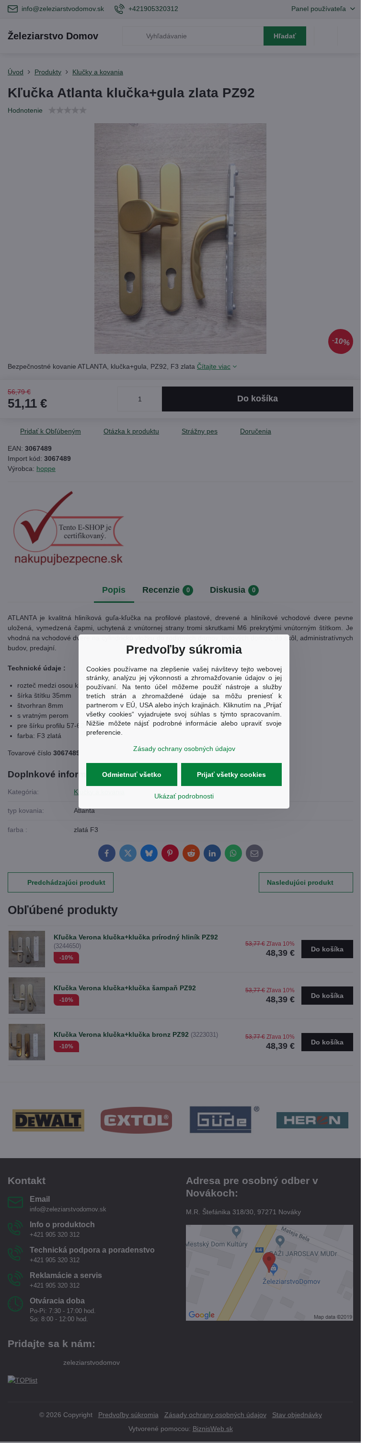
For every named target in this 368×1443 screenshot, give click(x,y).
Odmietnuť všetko (131, 774)
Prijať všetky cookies (231, 774)
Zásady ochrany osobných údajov (184, 748)
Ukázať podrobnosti (184, 796)
